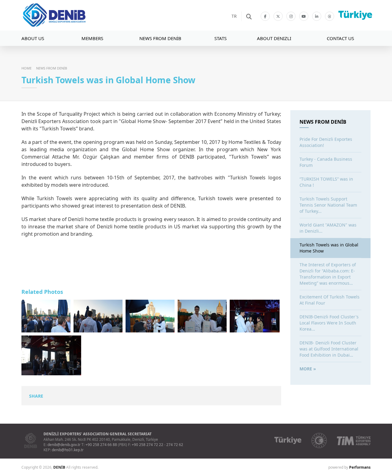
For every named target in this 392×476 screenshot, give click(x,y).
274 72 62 (174, 444)
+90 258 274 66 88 (101, 444)
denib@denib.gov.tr (64, 444)
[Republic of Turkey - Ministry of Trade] (319, 440)
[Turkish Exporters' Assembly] (354, 440)
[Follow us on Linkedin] (316, 16)
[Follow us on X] (278, 16)
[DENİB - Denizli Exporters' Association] (72, 15)
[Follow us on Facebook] (265, 16)
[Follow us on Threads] (329, 16)
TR (234, 16)
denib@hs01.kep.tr (68, 449)
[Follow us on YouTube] (303, 16)
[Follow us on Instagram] (291, 16)
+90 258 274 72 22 (147, 444)
